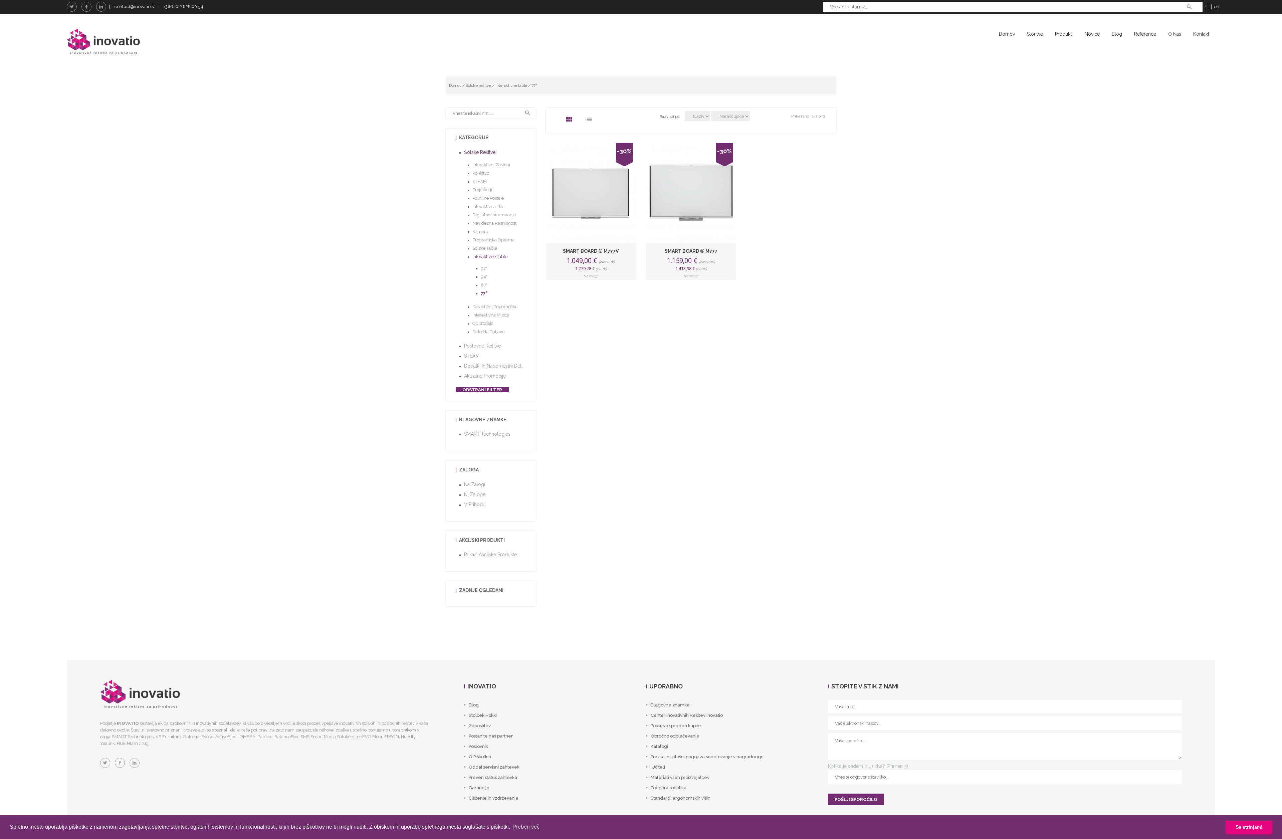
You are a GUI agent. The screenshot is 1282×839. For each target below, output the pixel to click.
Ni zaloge (474, 494)
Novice (1092, 34)
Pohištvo (480, 173)
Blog (1117, 34)
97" (484, 268)
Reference (1145, 34)
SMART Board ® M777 (691, 251)
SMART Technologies (487, 434)
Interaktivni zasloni (491, 164)
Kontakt (1201, 34)
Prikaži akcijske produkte (490, 554)
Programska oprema (493, 239)
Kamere (480, 231)
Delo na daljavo (488, 331)
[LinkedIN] (101, 7)
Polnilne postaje (488, 198)
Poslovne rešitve (482, 346)
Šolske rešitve (478, 85)
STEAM (479, 181)
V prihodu (474, 504)
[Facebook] (86, 7)
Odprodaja (482, 323)
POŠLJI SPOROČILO (856, 799)
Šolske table (484, 248)
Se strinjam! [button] (1249, 827)
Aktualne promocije (485, 376)
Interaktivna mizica (490, 315)
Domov (1007, 34)
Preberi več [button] (526, 827)
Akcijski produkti (482, 540)
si (1207, 6)
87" (484, 284)
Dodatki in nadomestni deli (493, 366)
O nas (1174, 34)
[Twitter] (72, 7)
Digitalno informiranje (494, 214)
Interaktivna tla (487, 206)
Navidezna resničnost (494, 223)
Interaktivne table (511, 85)
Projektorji (482, 189)
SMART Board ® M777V (591, 251)
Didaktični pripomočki (494, 306)
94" (484, 276)
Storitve (1035, 34)
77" (534, 85)
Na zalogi (474, 484)
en (1216, 6)
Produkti (1064, 34)
